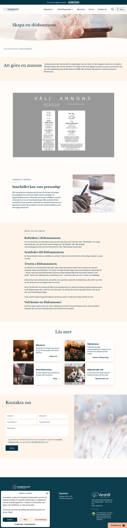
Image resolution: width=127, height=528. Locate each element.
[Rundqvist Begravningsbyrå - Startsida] (22, 487)
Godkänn (10, 519)
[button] (47, 493)
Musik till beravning (43, 370)
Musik (55, 379)
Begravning (48, 9)
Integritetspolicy (29, 524)
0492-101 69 (75, 2)
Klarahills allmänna (38, 442)
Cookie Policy (19, 524)
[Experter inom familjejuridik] (101, 495)
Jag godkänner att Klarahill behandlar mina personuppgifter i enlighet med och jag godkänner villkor (35, 441)
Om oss (91, 9)
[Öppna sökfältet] (112, 9)
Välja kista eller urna (95, 370)
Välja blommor (93, 344)
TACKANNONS (76, 104)
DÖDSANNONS (51, 104)
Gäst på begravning (64, 9)
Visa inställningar (40, 519)
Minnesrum (81, 9)
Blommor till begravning (101, 357)
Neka (25, 519)
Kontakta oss (102, 9)
